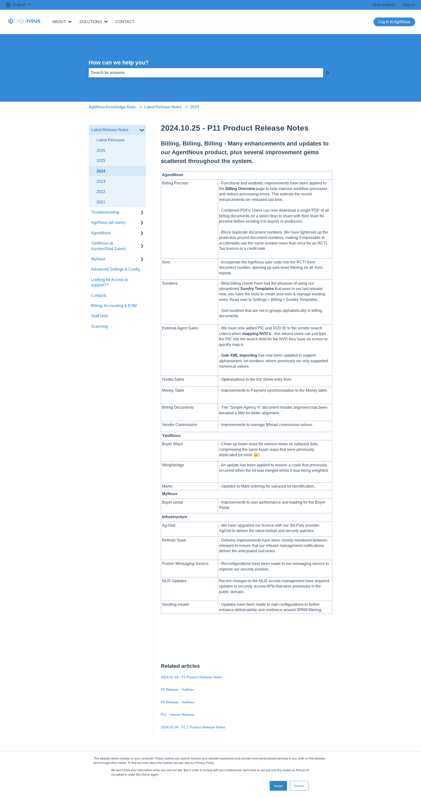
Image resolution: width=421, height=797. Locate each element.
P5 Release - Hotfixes (177, 702)
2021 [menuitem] (100, 202)
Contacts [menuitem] (98, 295)
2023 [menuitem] (100, 181)
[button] (142, 130)
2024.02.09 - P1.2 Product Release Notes (193, 727)
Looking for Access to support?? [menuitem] (109, 282)
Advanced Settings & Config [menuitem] (115, 269)
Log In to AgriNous (394, 22)
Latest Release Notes (163, 107)
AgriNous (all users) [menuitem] (108, 222)
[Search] (327, 72)
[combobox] (206, 72)
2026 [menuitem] (100, 150)
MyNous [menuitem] (98, 259)
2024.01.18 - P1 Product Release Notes (191, 677)
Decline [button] (299, 786)
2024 (194, 107)
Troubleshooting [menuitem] (105, 212)
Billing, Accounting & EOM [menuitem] (114, 306)
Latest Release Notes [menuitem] (109, 130)
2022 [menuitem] (100, 192)
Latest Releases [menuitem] (110, 140)
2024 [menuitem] (100, 171)
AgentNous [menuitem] (101, 233)
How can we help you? (119, 62)
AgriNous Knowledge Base (112, 107)
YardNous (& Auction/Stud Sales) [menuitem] (108, 246)
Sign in (409, 5)
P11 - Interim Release (177, 714)
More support (384, 5)
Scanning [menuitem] (99, 326)
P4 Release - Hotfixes (177, 689)
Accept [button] (278, 786)
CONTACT (124, 22)
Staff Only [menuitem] (99, 316)
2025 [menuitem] (100, 161)
